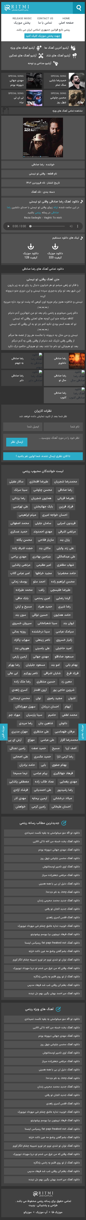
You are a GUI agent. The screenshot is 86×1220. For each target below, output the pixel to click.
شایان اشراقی (52, 673)
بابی (43, 765)
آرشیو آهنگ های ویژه (22, 48)
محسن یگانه (24, 540)
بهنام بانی (72, 665)
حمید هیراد (45, 606)
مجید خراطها (44, 573)
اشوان (71, 698)
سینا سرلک (20, 490)
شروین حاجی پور (63, 690)
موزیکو (28, 1212)
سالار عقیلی (16, 481)
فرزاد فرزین (66, 506)
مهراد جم (14, 715)
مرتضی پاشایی (21, 565)
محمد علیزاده (24, 590)
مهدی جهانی (41, 656)
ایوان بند (68, 623)
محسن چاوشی (42, 490)
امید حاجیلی (63, 648)
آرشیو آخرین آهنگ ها (56, 48)
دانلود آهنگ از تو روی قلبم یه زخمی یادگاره (57, 977)
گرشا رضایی (63, 598)
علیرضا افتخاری (38, 481)
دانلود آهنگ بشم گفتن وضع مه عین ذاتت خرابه (54, 951)
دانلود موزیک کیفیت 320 (55, 255)
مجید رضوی (54, 698)
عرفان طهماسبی (65, 731)
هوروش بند (22, 648)
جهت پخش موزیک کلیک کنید (43, 36)
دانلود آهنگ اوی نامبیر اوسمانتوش (61, 867)
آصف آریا (71, 748)
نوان (38, 698)
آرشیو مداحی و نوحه (39, 63)
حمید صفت (38, 748)
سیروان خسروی (22, 623)
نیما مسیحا (20, 773)
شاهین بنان (45, 723)
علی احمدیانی (42, 790)
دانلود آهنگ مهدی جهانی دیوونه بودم (59, 850)
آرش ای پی (15, 740)
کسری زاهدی (20, 690)
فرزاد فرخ (73, 673)
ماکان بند (45, 548)
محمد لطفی (69, 715)
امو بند (55, 665)
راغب (41, 590)
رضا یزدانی (18, 498)
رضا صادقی (65, 490)
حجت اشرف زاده (22, 548)
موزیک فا (57, 1212)
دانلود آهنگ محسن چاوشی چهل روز (60, 858)
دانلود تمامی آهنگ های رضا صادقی (43, 269)
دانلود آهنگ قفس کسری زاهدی (63, 918)
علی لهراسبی (20, 506)
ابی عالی (13, 673)
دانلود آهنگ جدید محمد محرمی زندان (58, 901)
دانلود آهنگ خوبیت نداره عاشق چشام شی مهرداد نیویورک (49, 926)
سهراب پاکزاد (22, 640)
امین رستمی (42, 598)
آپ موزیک (41, 1212)
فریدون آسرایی (66, 523)
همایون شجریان (41, 498)
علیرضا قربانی (65, 498)
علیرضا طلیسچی (60, 590)
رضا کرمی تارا (65, 756)
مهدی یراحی (18, 556)
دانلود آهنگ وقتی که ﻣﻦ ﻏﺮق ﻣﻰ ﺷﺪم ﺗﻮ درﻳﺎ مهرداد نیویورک (46, 968)
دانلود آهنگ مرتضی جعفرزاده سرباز (61, 875)
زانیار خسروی (64, 640)
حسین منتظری (46, 681)
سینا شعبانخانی (47, 623)
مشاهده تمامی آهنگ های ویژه (67, 111)
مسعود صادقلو (64, 656)
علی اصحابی (20, 756)
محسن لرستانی (20, 698)
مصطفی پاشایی (19, 781)
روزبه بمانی (19, 631)
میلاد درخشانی (62, 798)
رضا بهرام (14, 665)
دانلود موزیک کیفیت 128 (31, 255)
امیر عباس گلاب (20, 573)
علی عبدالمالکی (66, 556)
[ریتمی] (37, 8)
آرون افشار (40, 690)
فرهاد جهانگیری (63, 773)
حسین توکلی (40, 615)
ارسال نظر (17, 442)
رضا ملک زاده (22, 681)
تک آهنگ (36, 192)
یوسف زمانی (19, 581)
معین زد (66, 681)
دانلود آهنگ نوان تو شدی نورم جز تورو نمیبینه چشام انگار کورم (46, 960)
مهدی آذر (20, 798)
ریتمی (38, 213)
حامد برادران (27, 765)
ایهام (68, 706)
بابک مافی (22, 598)
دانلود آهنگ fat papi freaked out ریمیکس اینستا (52, 943)
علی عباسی (47, 740)
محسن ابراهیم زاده (63, 581)
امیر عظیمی (43, 565)
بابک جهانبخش (43, 506)
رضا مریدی (25, 723)
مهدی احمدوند (42, 531)
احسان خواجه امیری (54, 515)
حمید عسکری (18, 531)
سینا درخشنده (41, 631)
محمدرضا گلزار (69, 740)
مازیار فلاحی (46, 540)
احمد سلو (39, 581)
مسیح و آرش (23, 606)
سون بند (20, 615)
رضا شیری (64, 606)
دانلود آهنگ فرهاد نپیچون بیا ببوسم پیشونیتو (55, 934)
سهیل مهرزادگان (25, 706)
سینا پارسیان (34, 715)
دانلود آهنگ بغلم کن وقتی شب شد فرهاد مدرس (53, 985)
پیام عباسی (40, 773)
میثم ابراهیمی (27, 515)
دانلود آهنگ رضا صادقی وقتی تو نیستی (54, 201)
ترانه (55, 208)
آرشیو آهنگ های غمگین (22, 56)
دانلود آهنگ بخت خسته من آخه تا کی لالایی (56, 842)
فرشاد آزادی (20, 790)
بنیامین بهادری (41, 556)
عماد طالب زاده (44, 781)
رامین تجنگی (17, 748)
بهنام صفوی (59, 765)
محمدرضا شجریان (65, 481)
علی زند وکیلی (65, 548)
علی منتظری (41, 731)
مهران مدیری (19, 731)
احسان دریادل (50, 706)
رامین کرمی (39, 806)
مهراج (31, 740)
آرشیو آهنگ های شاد (58, 56)
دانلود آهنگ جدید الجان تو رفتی (62, 909)
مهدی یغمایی (68, 781)
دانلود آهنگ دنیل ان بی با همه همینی (59, 884)
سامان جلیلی (43, 523)
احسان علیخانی (61, 806)
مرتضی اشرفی (67, 531)
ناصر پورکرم (31, 673)
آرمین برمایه (39, 798)
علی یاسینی (42, 648)
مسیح (56, 748)
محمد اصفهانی (19, 523)
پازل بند (65, 540)
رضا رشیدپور (65, 790)
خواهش (21, 806)
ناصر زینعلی (43, 640)
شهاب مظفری (65, 565)
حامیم (52, 715)
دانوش (63, 723)
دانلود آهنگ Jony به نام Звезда (63, 892)
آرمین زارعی (20, 656)
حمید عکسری (42, 756)
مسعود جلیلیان (35, 665)
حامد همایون (62, 615)
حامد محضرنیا (67, 573)
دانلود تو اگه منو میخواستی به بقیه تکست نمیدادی (52, 833)
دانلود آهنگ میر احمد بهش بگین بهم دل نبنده (54, 994)
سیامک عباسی (65, 631)
